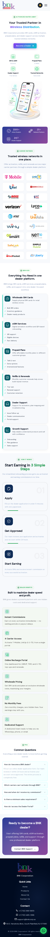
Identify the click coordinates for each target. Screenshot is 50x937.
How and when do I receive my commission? (22, 792)
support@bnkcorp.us (26, 919)
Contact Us (25, 899)
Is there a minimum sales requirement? (20, 799)
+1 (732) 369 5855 (26, 911)
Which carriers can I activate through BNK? (22, 785)
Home (25, 886)
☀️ (40, 5)
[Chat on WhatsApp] (43, 930)
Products (25, 891)
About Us (25, 895)
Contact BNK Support (25, 849)
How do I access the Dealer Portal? (18, 806)
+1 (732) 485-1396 (26, 915)
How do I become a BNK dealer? (17, 764)
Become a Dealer (23, 46)
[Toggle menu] (46, 5)
